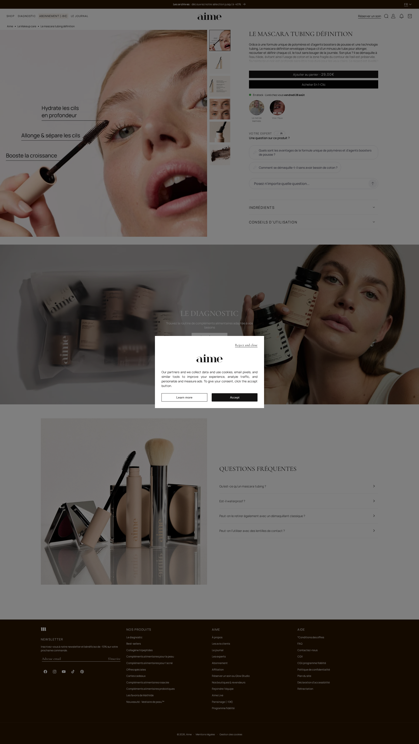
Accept (234, 397)
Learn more (184, 397)
